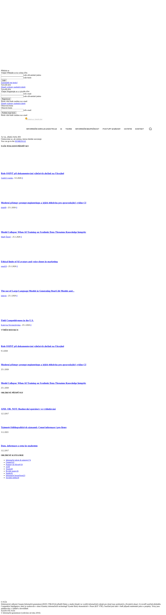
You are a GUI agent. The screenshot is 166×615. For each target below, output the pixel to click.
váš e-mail (27, 94)
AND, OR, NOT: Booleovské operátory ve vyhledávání (28, 409)
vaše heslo (27, 78)
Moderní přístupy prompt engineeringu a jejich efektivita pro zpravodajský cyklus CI (43, 202)
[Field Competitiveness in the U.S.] (20, 316)
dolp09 (3, 207)
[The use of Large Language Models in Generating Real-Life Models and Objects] (20, 286)
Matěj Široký (6, 237)
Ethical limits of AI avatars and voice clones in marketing (29, 261)
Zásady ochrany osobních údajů (13, 87)
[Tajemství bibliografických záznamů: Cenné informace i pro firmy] (7, 423)
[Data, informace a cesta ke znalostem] (7, 441)
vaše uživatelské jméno (32, 75)
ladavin (4, 296)
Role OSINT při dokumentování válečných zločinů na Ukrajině (32, 173)
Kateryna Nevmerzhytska (11, 325)
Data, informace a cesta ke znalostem (19, 445)
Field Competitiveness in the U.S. (17, 320)
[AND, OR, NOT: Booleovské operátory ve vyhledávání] (7, 404)
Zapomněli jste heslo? (9, 83)
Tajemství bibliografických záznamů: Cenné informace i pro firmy (34, 427)
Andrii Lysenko (7, 178)
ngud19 (4, 266)
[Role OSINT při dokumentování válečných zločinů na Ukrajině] (20, 169)
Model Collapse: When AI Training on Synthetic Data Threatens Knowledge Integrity (43, 232)
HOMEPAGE (20, 141)
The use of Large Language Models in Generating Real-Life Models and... (37, 291)
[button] (150, 129)
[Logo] (10, 128)
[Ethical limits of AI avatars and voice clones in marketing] (20, 257)
